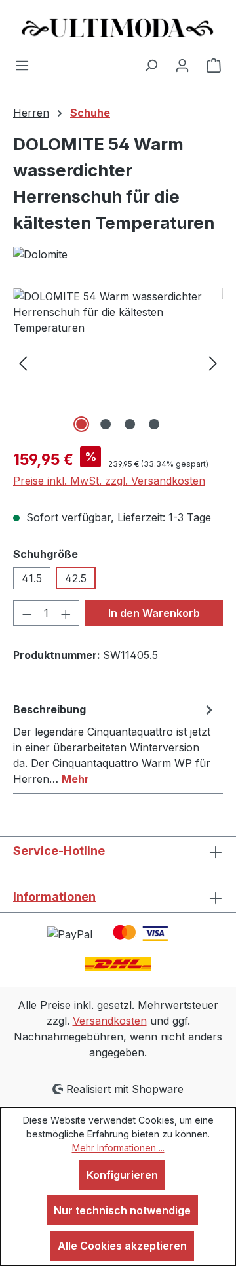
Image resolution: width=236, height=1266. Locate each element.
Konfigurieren (122, 1174)
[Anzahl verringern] (27, 613)
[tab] (114, 743)
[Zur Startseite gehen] (118, 28)
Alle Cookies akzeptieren (122, 1245)
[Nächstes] (213, 362)
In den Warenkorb (154, 613)
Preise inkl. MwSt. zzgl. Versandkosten (109, 480)
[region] (118, 362)
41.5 (32, 578)
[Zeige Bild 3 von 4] (130, 424)
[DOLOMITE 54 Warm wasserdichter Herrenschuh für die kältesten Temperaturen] (118, 362)
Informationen (54, 896)
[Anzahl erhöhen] (66, 613)
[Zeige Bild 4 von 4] (154, 424)
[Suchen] (151, 65)
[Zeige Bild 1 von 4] (81, 424)
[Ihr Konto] (182, 65)
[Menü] (22, 65)
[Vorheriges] (23, 362)
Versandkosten (110, 1020)
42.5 (76, 578)
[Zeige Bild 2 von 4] (105, 424)
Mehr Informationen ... (118, 1147)
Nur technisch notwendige (122, 1210)
